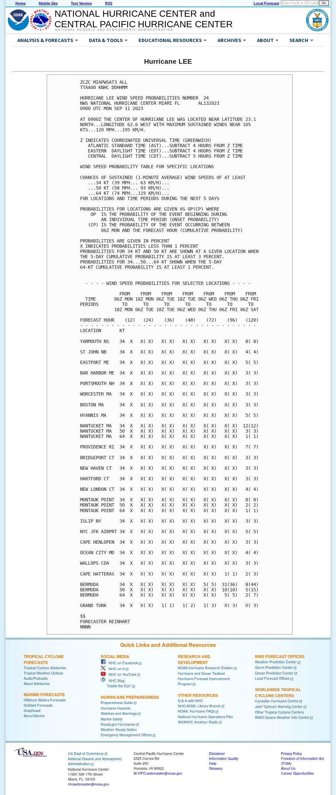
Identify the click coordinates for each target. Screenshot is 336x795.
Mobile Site (48, 3)
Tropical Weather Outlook (43, 672)
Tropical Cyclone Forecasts (44, 659)
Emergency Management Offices (126, 734)
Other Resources (198, 695)
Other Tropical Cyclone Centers (279, 712)
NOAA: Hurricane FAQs (196, 711)
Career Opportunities (297, 773)
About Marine (34, 715)
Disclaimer (217, 753)
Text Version (81, 3)
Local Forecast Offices (272, 678)
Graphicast (32, 710)
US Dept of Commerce (86, 753)
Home (20, 3)
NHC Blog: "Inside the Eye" (116, 683)
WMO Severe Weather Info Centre (282, 717)
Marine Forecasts (44, 694)
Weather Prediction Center (276, 661)
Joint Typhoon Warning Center (279, 706)
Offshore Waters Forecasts (45, 699)
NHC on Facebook (122, 662)
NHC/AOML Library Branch (199, 705)
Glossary (215, 768)
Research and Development (194, 659)
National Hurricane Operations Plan (205, 716)
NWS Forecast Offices (279, 656)
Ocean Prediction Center (274, 672)
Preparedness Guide (117, 702)
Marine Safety (111, 718)
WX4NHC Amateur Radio (198, 721)
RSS (108, 3)
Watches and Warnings (119, 713)
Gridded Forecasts (38, 705)
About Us (288, 768)
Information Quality (223, 758)
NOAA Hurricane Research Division (205, 667)
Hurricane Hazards (115, 708)
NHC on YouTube (121, 674)
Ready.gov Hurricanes (118, 724)
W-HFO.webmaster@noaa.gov (158, 773)
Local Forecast (266, 3)
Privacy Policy (291, 753)
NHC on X (115, 668)
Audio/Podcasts (36, 678)
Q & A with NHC (190, 700)
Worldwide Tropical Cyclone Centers (278, 692)
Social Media (115, 656)
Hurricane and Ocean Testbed (201, 673)
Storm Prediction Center (274, 667)
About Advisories (37, 683)
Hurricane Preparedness (130, 697)
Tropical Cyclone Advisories (45, 667)
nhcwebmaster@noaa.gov (88, 784)
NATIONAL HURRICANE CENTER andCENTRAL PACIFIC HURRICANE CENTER (143, 19)
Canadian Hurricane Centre (276, 700)
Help (212, 763)
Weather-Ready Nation (119, 729)
